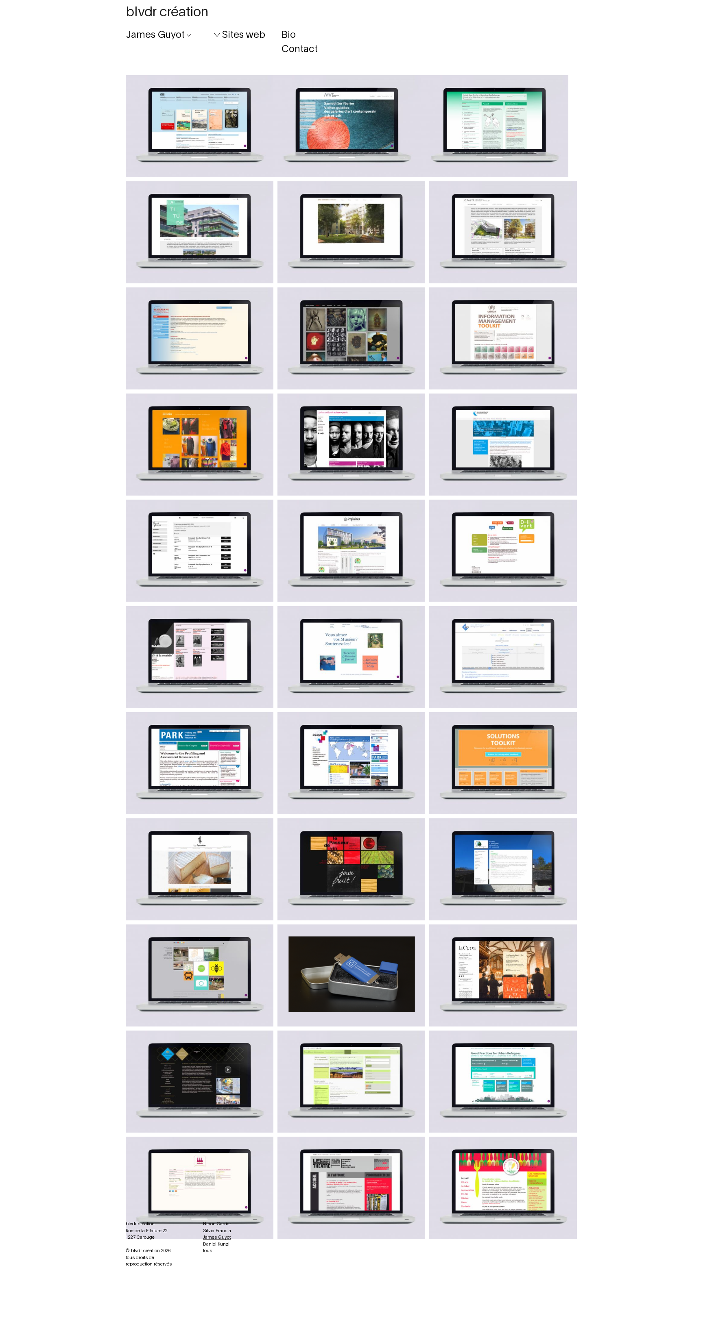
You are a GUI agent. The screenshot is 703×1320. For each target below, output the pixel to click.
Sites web (243, 35)
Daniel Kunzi (216, 1244)
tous (207, 1250)
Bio (289, 35)
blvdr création (167, 12)
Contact (300, 49)
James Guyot (217, 1237)
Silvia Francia (217, 1231)
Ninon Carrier (217, 1224)
